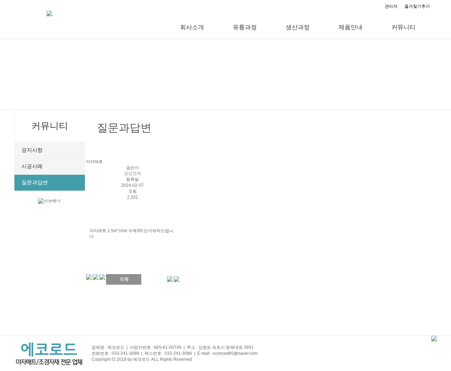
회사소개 (192, 27)
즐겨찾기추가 (417, 6)
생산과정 (298, 27)
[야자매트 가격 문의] (176, 279)
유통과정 (245, 27)
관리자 (391, 6)
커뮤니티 (403, 27)
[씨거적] (170, 279)
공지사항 (32, 150)
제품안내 (351, 27)
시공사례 (32, 166)
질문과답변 (34, 182)
